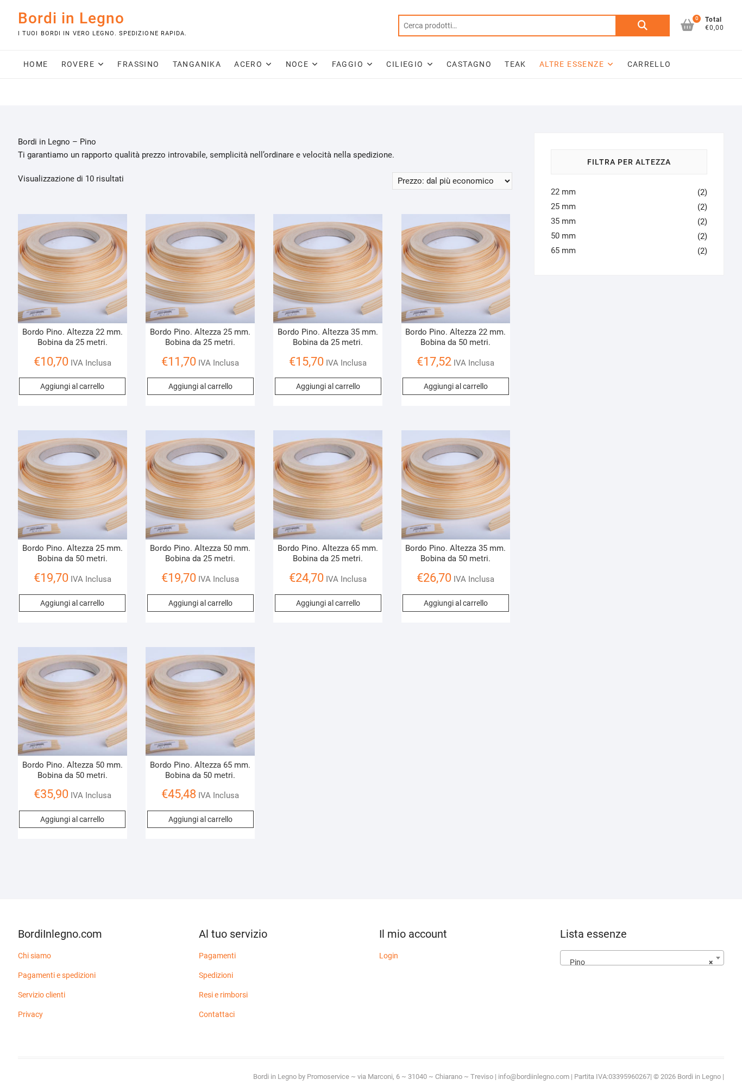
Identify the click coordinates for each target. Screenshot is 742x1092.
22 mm (563, 192)
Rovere (78, 64)
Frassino (138, 64)
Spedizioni (216, 975)
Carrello (649, 64)
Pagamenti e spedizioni (57, 975)
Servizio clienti (41, 994)
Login (388, 955)
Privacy (30, 1014)
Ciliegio (404, 64)
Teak (515, 64)
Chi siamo (34, 955)
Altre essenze (571, 64)
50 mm (563, 236)
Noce (297, 64)
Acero (248, 64)
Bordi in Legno (71, 18)
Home (35, 64)
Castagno (469, 64)
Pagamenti (217, 955)
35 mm (563, 221)
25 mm (563, 206)
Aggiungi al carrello (72, 386)
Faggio (347, 64)
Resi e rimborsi (223, 994)
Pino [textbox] (639, 962)
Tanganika (197, 64)
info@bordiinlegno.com (534, 1076)
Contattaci (217, 1014)
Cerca (642, 25)
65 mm (563, 250)
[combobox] (642, 957)
